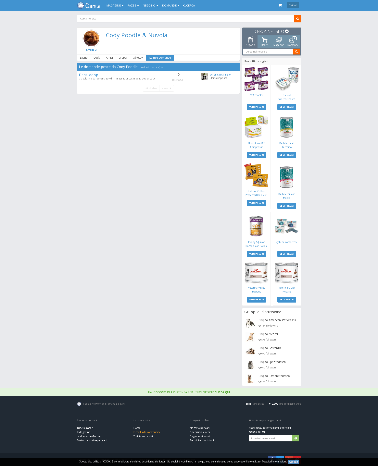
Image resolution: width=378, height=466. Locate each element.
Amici (109, 57)
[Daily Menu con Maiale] (287, 176)
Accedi (293, 4)
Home (137, 428)
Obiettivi (138, 57)
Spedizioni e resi (200, 432)
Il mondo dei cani (87, 420)
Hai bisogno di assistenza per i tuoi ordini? (189, 392)
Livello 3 (91, 50)
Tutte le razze (85, 428)
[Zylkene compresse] (287, 226)
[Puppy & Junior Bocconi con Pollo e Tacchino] (256, 226)
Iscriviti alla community (146, 432)
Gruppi (123, 57)
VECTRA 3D (256, 95)
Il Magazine (83, 432)
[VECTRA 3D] (256, 79)
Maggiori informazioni (274, 461)
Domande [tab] (293, 45)
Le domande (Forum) (89, 436)
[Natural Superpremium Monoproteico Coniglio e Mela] (287, 79)
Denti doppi (89, 74)
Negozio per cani (200, 428)
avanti (166, 88)
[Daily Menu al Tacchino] (287, 127)
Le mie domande (160, 57)
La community (141, 420)
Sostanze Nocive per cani (92, 440)
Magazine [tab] (278, 45)
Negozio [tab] (250, 45)
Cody (97, 57)
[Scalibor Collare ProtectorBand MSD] (256, 175)
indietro (151, 88)
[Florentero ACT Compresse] (256, 127)
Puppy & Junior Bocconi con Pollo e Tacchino (257, 246)
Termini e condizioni (202, 440)
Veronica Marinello (220, 74)
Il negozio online (199, 420)
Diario (84, 57)
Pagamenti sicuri (200, 436)
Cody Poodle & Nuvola (136, 35)
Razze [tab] (264, 45)
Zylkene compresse (287, 242)
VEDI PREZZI (256, 107)
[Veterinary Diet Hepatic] (256, 273)
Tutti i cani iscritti (143, 436)
